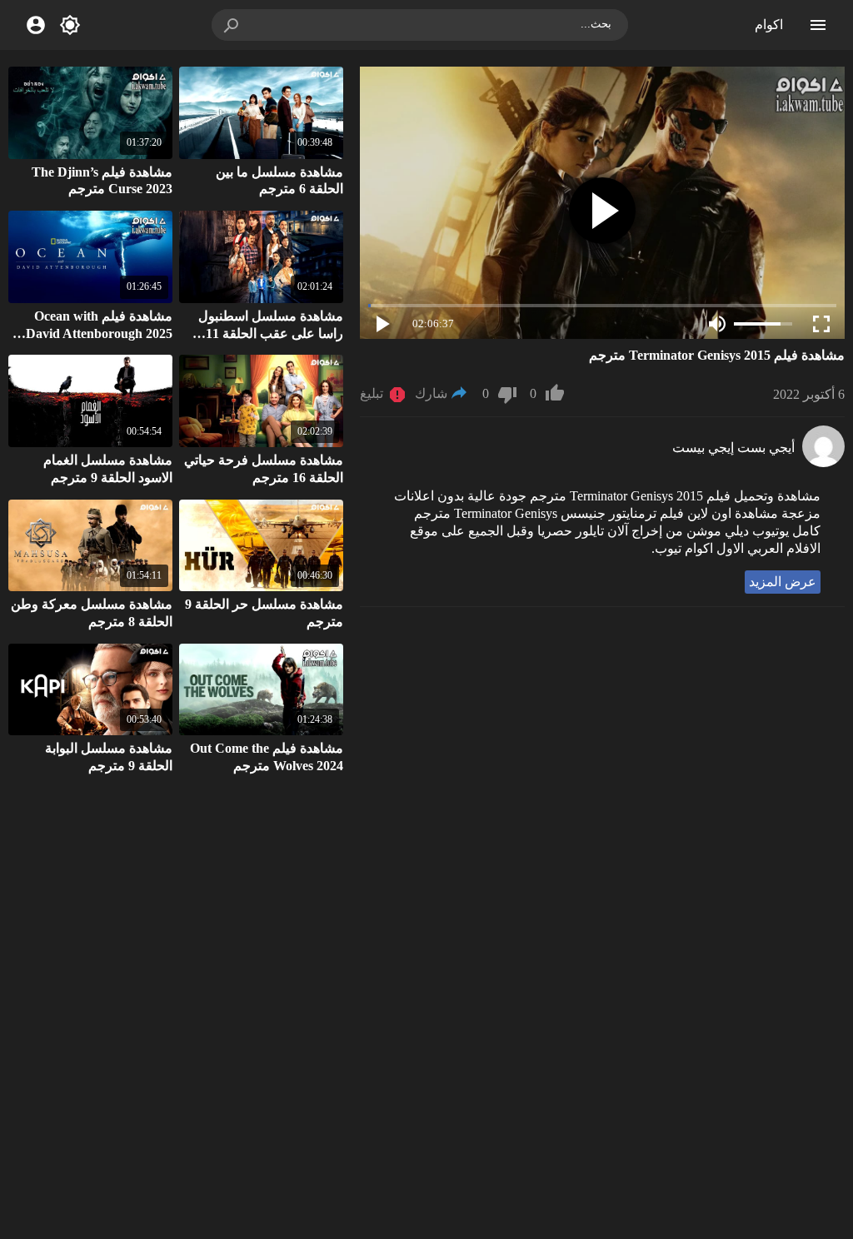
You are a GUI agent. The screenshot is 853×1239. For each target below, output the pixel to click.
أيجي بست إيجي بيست (733, 447)
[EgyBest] (823, 462)
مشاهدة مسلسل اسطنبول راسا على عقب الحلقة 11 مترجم (270, 333)
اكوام (769, 24)
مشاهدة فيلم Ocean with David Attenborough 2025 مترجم (99, 333)
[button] (232, 25)
